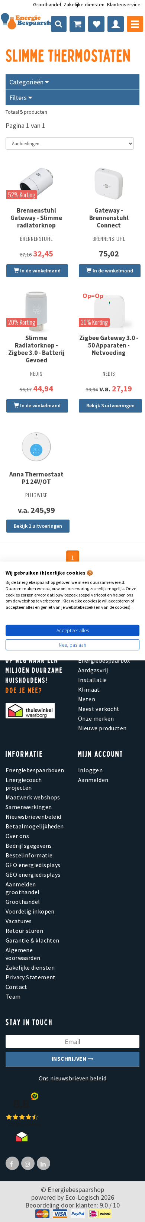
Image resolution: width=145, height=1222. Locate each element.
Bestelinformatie (29, 855)
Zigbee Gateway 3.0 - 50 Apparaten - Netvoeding (108, 345)
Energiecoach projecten (24, 783)
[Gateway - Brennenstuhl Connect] (109, 184)
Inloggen (90, 770)
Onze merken (96, 718)
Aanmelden (93, 779)
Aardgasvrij (93, 670)
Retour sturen (24, 930)
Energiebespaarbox (104, 660)
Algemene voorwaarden (23, 953)
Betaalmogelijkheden (35, 826)
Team (13, 996)
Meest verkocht (99, 708)
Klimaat (89, 689)
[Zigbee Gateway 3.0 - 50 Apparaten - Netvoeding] (109, 311)
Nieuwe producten (102, 728)
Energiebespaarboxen (35, 770)
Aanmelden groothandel (22, 888)
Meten (86, 699)
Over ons (17, 836)
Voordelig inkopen (30, 911)
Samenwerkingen (29, 807)
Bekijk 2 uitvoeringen (38, 526)
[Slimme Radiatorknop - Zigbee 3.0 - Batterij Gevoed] (36, 311)
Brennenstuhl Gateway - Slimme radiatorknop (36, 217)
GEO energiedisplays (33, 865)
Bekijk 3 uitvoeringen (110, 405)
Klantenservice (124, 4)
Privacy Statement (31, 977)
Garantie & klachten (32, 940)
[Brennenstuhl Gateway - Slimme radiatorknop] (36, 184)
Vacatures (19, 921)
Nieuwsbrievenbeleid (33, 816)
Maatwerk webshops (33, 797)
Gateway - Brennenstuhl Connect (109, 217)
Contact (17, 986)
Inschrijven (70, 1058)
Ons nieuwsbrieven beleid (73, 1078)
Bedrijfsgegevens (29, 845)
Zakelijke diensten (84, 4)
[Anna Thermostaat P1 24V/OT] (36, 447)
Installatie (92, 679)
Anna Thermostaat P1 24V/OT (36, 478)
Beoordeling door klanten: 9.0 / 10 (72, 1205)
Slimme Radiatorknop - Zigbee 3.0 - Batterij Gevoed (36, 349)
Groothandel (47, 4)
